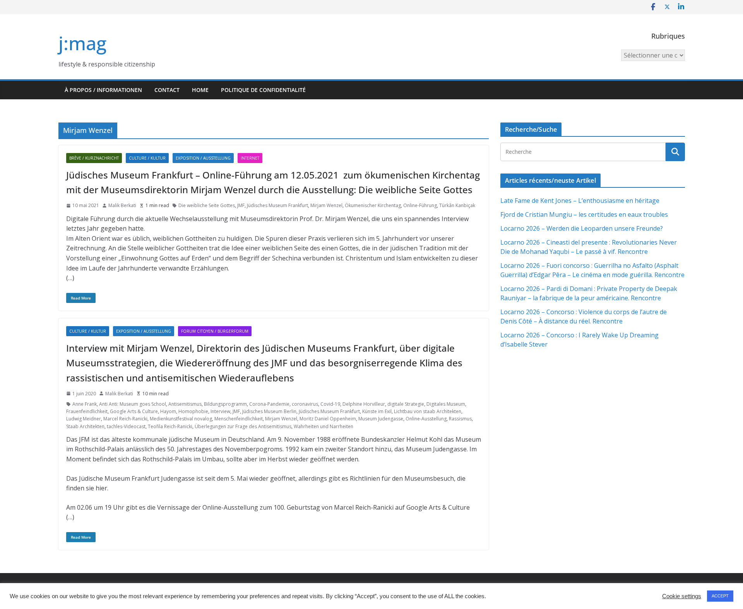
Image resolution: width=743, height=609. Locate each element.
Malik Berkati (122, 205)
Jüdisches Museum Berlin (269, 411)
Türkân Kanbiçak (457, 205)
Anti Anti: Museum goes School (132, 404)
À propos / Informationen (103, 90)
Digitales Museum (445, 404)
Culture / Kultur (147, 158)
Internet (250, 158)
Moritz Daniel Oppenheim (328, 418)
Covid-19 (330, 404)
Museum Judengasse (380, 418)
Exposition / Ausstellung (203, 158)
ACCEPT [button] (720, 596)
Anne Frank (84, 404)
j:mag (82, 43)
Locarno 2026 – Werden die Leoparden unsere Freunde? (581, 228)
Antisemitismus (185, 404)
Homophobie (193, 411)
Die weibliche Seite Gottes (206, 205)
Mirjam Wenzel (326, 205)
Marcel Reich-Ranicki (125, 418)
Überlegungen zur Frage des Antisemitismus (243, 426)
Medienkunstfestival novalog (181, 418)
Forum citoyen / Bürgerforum (214, 331)
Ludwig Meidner (83, 418)
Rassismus (460, 418)
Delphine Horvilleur (363, 404)
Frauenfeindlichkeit (87, 411)
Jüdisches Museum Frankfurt (277, 205)
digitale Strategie (405, 404)
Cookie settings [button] (681, 596)
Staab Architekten (85, 426)
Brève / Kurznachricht (94, 158)
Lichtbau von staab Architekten (427, 411)
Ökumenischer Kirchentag (373, 205)
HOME (200, 90)
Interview (220, 411)
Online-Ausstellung (426, 418)
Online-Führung (420, 205)
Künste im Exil (377, 411)
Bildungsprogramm (225, 404)
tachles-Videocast (126, 426)
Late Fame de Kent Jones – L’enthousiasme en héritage (579, 200)
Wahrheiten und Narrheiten (323, 426)
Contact (167, 90)
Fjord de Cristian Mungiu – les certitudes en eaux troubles (584, 214)
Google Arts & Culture (134, 411)
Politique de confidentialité (263, 90)
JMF (241, 205)
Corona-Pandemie (269, 404)
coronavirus (305, 404)
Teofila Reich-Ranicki (170, 426)
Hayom (168, 411)
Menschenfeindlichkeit (238, 418)
